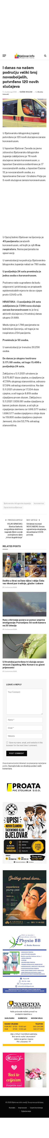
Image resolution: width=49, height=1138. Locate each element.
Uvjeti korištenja (36, 1108)
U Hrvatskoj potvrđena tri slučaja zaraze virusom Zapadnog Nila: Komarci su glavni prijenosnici (24, 665)
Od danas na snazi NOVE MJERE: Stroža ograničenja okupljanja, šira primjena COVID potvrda (36, 529)
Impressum (22, 1108)
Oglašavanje (26, 1111)
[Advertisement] (24, 25)
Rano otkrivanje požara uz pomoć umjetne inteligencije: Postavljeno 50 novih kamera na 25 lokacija (24, 623)
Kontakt (12, 1108)
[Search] (45, 56)
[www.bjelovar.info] (24, 55)
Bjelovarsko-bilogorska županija (17, 503)
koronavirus (39, 503)
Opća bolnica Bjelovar (13, 507)
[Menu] (4, 56)
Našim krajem (26, 92)
